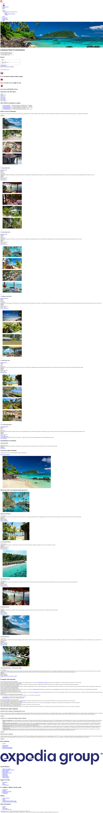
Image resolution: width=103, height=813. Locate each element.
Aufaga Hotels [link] (5, 746)
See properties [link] (2, 448)
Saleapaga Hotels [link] (5, 745)
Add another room (3, 65)
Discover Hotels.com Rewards (10, 13)
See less (2, 175)
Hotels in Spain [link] (5, 775)
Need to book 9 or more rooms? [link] (5, 66)
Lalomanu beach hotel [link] (37, 689)
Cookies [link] (4, 799)
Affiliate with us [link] (5, 789)
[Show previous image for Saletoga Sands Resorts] (0, 294)
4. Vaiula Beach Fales (6, 108)
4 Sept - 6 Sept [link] (2, 98)
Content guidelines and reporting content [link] (9, 800)
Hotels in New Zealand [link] (6, 768)
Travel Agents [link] (5, 793)
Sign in (4, 10)
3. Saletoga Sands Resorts (7, 107)
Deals (41, 723)
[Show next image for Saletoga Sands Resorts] (1, 294)
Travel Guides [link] (5, 808)
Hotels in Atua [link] (5, 18)
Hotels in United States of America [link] (8, 769)
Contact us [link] (4, 784)
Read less (2, 115)
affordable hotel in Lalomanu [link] (43, 682)
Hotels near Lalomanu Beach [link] (7, 747)
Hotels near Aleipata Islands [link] (7, 748)
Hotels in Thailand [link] (6, 777)
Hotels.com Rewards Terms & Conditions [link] (10, 801)
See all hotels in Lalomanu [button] (4, 454)
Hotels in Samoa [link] (5, 19)
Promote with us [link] (5, 792)
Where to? (2, 52)
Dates (1, 53)
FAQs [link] (4, 783)
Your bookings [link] (5, 782)
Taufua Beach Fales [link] (6, 697)
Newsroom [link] (4, 790)
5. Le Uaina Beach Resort (7, 109)
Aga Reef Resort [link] (56, 689)
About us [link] (4, 806)
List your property (6, 6)
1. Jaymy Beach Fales (6, 105)
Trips (3, 8)
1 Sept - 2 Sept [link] (2, 96)
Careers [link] (4, 807)
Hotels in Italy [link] (5, 773)
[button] (51, 708)
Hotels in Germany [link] (6, 776)
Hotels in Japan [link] (5, 774)
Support (4, 7)
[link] (14, 14)
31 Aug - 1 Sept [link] (3, 94)
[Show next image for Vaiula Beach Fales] (1, 358)
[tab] (4, 743)
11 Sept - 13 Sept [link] (3, 100)
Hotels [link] (4, 16)
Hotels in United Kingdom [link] (7, 772)
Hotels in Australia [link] (6, 770)
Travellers (2, 54)
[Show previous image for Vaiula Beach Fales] (0, 358)
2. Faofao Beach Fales (6, 106)
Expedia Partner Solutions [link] (7, 791)
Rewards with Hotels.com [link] (7, 809)
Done (12, 66)
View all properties (3, 438)
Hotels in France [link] (5, 771)
